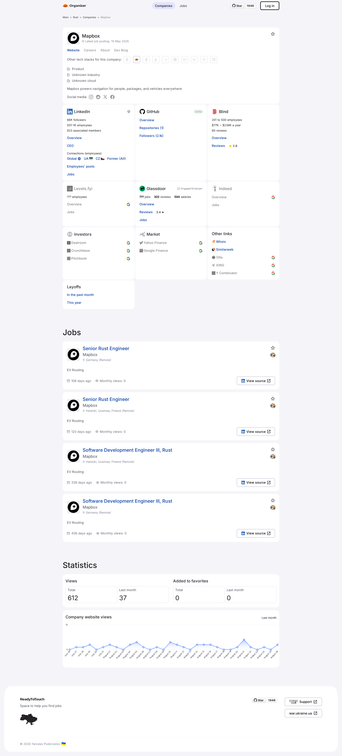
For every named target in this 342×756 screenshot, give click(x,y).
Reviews (218, 146)
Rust (75, 17)
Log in (269, 6)
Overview (74, 138)
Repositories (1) (151, 128)
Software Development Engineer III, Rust (127, 450)
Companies (163, 6)
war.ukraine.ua (300, 713)
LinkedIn (82, 111)
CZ (98, 158)
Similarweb (224, 249)
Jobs (183, 6)
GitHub (153, 111)
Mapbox (90, 354)
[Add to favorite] (272, 33)
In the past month (80, 295)
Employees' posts (81, 166)
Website (73, 50)
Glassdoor (156, 188)
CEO (70, 146)
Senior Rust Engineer (106, 348)
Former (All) (116, 158)
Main (66, 17)
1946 (250, 5)
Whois (221, 242)
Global (72, 158)
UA (86, 158)
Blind (223, 111)
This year (74, 302)
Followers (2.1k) (151, 136)
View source (256, 381)
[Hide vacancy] (272, 354)
